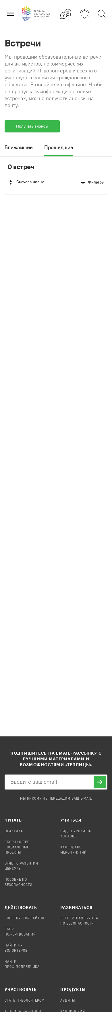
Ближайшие (19, 147)
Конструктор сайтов (24, 918)
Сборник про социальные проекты (17, 847)
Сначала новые (30, 181)
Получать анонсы (32, 126)
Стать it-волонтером (25, 1000)
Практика (14, 831)
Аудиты (67, 1000)
